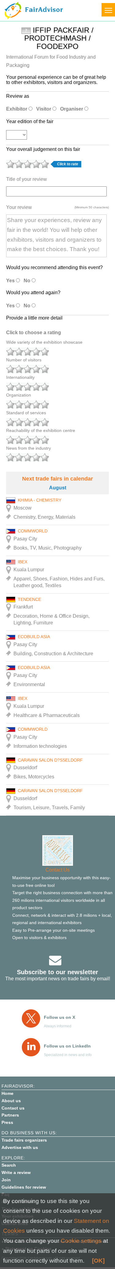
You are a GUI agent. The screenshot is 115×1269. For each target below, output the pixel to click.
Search (9, 1165)
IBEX (22, 561)
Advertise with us (20, 1147)
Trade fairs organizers (24, 1140)
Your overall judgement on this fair (43, 149)
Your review (19, 207)
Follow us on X (59, 1017)
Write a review (16, 1172)
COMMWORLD (33, 530)
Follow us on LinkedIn (67, 1046)
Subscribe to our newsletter (57, 972)
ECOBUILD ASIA (34, 636)
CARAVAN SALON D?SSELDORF (50, 760)
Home (7, 1093)
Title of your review (26, 179)
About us (11, 1100)
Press (7, 1122)
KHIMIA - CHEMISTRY (39, 500)
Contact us (13, 1108)
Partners (10, 1115)
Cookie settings (81, 1241)
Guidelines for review (24, 1187)
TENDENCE (29, 599)
